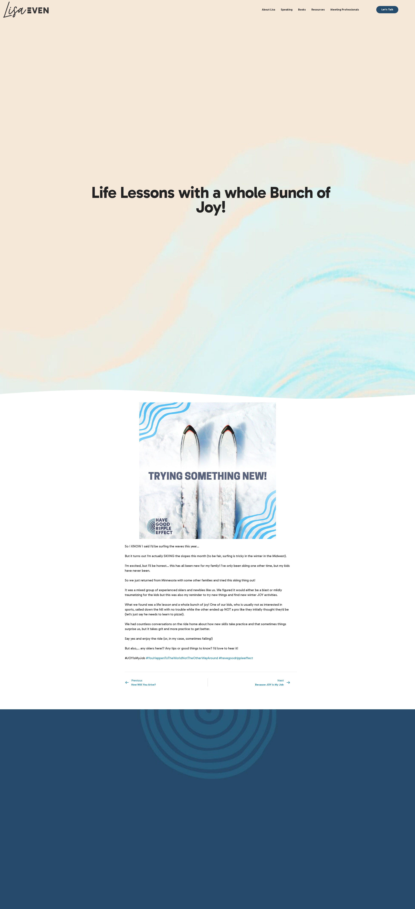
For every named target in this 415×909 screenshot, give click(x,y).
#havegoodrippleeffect (236, 658)
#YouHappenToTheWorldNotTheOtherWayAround (182, 658)
